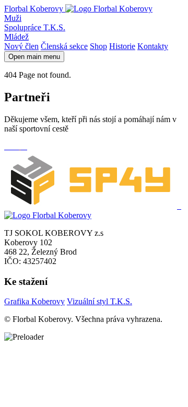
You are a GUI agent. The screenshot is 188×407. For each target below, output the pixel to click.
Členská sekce (64, 46)
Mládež (16, 36)
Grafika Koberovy (34, 301)
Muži (12, 18)
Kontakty (152, 46)
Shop (98, 46)
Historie (122, 46)
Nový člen (21, 46)
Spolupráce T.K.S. (34, 27)
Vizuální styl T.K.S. (99, 301)
